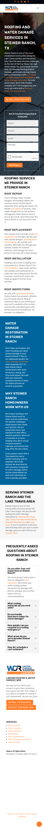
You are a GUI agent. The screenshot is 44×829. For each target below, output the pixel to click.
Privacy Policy (29, 814)
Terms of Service (14, 814)
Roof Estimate (14, 725)
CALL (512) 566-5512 (19, 99)
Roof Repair (13, 734)
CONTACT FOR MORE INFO (21, 707)
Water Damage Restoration (19, 739)
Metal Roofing (14, 742)
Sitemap (22, 816)
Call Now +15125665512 (19, 702)
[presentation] (23, 157)
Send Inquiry (15, 165)
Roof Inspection (15, 728)
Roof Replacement (16, 736)
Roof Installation (15, 731)
